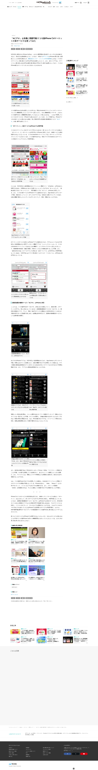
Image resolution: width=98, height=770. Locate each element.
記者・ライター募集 (47, 752)
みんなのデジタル (38, 6)
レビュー (57, 6)
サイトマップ (28, 749)
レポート (61, 6)
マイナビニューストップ (13, 727)
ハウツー (71, 6)
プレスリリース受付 (47, 749)
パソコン (14, 6)
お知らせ (10, 747)
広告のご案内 (11, 752)
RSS (27, 752)
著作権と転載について (13, 749)
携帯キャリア (31, 727)
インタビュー (66, 6)
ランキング (50, 6)
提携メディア (45, 751)
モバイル (19, 6)
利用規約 (27, 747)
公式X (54, 6)
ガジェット (31, 6)
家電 (23, 6)
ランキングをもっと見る (71, 97)
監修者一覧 (28, 756)
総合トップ (9, 6)
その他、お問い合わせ (13, 754)
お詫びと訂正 (45, 754)
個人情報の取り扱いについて (48, 747)
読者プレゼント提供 (13, 751)
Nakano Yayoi (17, 45)
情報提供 (27, 754)
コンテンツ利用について (30, 751)
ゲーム (26, 6)
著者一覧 (10, 756)
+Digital (20, 727)
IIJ (43, 6)
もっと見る (68, 101)
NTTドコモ (46, 56)
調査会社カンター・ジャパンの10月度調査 (39, 58)
